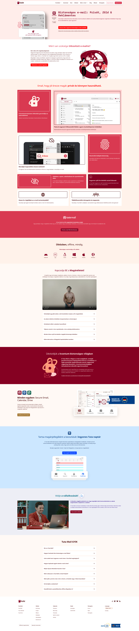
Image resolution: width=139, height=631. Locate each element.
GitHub (54, 617)
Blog (91, 2)
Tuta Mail (20, 608)
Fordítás (106, 610)
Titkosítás (55, 612)
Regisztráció (118, 2)
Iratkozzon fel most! (23, 415)
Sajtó (89, 610)
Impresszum (38, 619)
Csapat (37, 610)
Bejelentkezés (110, 2)
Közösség (38, 608)
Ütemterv (55, 608)
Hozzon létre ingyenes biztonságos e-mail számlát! (72, 27)
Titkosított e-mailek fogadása (39, 65)
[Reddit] (112, 601)
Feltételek (38, 615)
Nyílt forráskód (56, 615)
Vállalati (76, 2)
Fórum (89, 608)
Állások (95, 2)
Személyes (72, 608)
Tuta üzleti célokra (76, 512)
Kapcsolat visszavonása (36, 625)
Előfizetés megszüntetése (24, 625)
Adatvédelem (38, 617)
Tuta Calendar (21, 610)
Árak (71, 2)
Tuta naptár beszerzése (69, 453)
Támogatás (101, 2)
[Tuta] (20, 3)
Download (65, 2)
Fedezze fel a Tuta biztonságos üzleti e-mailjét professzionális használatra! (73, 31)
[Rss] (120, 601)
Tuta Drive (20, 612)
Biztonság (55, 610)
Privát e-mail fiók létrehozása (69, 230)
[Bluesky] (117, 601)
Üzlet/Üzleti (72, 610)
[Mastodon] (115, 601)
